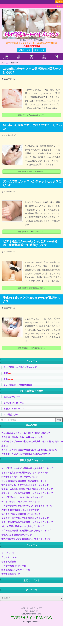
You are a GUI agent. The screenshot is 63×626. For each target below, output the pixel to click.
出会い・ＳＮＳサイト (14, 409)
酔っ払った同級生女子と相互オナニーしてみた (32, 126)
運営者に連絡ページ (10, 574)
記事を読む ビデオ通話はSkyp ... (31, 288)
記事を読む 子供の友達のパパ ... (31, 348)
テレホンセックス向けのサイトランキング (20, 501)
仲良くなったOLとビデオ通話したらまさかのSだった (26, 454)
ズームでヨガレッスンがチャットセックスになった (32, 183)
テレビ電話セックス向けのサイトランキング (21, 497)
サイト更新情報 (8, 561)
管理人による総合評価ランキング (16, 534)
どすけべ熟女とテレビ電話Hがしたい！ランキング (24, 472)
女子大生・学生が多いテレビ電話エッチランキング (25, 518)
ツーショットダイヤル (14, 403)
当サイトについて (9, 557)
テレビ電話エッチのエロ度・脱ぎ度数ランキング (24, 481)
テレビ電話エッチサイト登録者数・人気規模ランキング (27, 468)
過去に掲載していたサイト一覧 (15, 570)
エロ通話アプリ (11, 414)
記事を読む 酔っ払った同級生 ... (31, 172)
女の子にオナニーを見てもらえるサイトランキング (25, 485)
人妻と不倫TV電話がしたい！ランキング (20, 510)
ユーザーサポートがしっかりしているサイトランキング (27, 505)
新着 (7, 373)
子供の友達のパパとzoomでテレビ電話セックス (32, 299)
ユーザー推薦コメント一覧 (13, 565)
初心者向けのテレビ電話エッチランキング (20, 514)
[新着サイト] (39, 50)
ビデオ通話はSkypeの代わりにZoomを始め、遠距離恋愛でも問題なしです (30, 243)
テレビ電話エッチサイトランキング (20, 367)
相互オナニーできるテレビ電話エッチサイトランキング (27, 493)
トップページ (7, 553)
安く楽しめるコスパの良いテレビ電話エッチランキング (27, 489)
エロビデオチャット (13, 397)
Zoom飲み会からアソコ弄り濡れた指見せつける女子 (32, 70)
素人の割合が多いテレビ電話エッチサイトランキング (26, 539)
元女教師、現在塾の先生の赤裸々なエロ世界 (21, 437)
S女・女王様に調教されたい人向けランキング (22, 526)
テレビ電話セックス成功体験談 (18, 385)
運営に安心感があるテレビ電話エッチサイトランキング (27, 522)
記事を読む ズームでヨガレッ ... (31, 232)
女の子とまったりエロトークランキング (19, 476)
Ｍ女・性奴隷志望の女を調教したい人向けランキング (26, 530)
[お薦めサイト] (24, 50)
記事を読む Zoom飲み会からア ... (32, 115)
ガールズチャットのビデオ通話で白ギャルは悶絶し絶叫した (29, 450)
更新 (8, 379)
